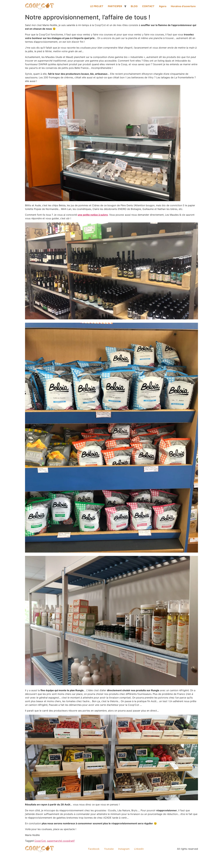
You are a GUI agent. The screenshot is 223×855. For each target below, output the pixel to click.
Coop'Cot (40, 840)
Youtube (109, 848)
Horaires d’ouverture (183, 6)
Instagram (124, 848)
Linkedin (139, 848)
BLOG (134, 6)
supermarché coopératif (61, 840)
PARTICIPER (115, 6)
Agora (162, 6)
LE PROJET (96, 6)
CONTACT (148, 6)
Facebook (94, 848)
